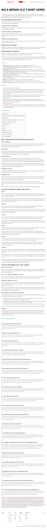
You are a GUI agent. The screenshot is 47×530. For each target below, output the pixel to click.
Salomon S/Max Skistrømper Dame (14, 497)
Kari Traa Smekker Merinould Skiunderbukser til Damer (30, 497)
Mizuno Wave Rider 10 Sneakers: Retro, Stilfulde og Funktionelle (33, 502)
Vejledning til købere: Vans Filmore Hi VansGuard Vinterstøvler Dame (18, 501)
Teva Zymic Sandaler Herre (34, 501)
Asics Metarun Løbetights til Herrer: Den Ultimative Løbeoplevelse (11, 504)
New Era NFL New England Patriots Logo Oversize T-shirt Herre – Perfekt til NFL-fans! (20, 500)
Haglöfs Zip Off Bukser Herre (6, 505)
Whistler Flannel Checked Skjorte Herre (16, 502)
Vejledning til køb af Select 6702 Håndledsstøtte (19, 505)
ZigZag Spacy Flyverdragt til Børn (33, 505)
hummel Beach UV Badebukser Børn (20, 507)
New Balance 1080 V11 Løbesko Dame (39, 504)
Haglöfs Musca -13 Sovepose (27, 504)
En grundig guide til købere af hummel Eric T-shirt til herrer (28, 498)
